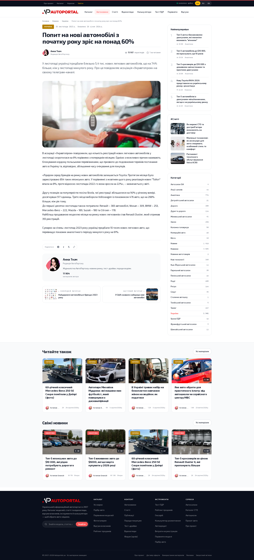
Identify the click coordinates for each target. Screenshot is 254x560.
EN (209, 3)
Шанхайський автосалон (190, 329)
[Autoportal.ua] (60, 11)
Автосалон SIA (190, 184)
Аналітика (190, 195)
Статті (115, 12)
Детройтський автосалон (190, 200)
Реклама (190, 555)
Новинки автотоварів (190, 254)
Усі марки (98, 504)
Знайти (82, 524)
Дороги (190, 206)
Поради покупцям (133, 520)
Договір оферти (153, 555)
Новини (190, 243)
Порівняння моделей (104, 515)
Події (190, 281)
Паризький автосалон (190, 270)
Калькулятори (144, 12)
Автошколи (191, 515)
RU (203, 3)
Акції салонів (190, 189)
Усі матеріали (202, 351)
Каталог (60, 3)
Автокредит (161, 526)
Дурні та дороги (190, 211)
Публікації (129, 515)
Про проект (48, 3)
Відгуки (185, 12)
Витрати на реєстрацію (166, 531)
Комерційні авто (190, 232)
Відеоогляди (128, 12)
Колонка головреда (190, 227)
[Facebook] (63, 247)
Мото (190, 238)
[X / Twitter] (68, 247)
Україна (48, 27)
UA (198, 3)
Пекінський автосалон (190, 275)
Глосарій (159, 515)
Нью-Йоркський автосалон (190, 265)
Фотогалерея (100, 520)
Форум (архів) (131, 536)
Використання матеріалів (173, 555)
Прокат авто (192, 520)
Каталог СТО (192, 510)
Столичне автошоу (190, 297)
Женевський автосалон (190, 216)
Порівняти (172, 12)
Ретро (190, 286)
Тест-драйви (130, 526)
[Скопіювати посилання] (74, 247)
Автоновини (102, 12)
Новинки (190, 249)
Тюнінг (190, 308)
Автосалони (191, 504)
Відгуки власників (102, 526)
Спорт (190, 292)
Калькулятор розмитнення (168, 520)
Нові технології (190, 259)
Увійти (80, 3)
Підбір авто (99, 510)
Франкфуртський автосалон (190, 324)
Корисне (70, 3)
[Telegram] (58, 247)
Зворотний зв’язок (204, 555)
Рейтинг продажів (102, 531)
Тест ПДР (159, 12)
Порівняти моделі (163, 536)
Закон (190, 222)
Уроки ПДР (190, 318)
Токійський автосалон (190, 302)
